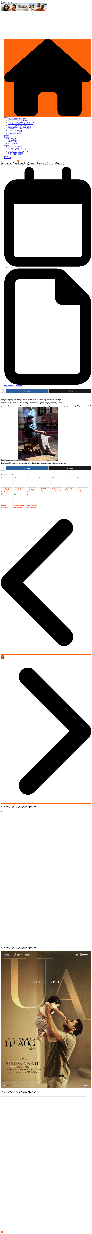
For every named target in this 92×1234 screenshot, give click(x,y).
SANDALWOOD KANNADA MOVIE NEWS (21, 122)
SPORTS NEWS (17, 132)
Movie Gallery (12, 143)
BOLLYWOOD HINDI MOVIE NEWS (19, 127)
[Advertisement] (46, 24)
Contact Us (7, 158)
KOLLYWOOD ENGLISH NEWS (18, 120)
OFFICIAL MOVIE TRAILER (17, 150)
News (6, 117)
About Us (7, 156)
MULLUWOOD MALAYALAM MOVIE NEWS (22, 125)
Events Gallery (12, 141)
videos (6, 145)
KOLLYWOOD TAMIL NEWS (17, 119)
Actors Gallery (12, 138)
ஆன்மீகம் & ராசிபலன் (14, 133)
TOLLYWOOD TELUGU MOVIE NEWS (20, 124)
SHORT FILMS (16, 154)
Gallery (6, 137)
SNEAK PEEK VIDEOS (15, 153)
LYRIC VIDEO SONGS (15, 146)
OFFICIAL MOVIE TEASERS (17, 148)
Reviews (7, 135)
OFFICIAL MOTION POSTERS (18, 151)
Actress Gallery (13, 140)
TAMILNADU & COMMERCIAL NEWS (20, 128)
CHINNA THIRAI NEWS (15, 130)
